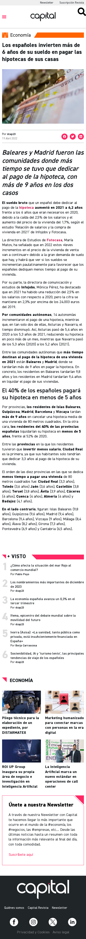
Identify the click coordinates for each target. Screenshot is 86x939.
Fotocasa (54, 240)
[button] (4, 16)
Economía (21, 680)
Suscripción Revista (71, 2)
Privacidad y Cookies (33, 932)
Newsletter (46, 2)
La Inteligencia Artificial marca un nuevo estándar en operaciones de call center (61, 777)
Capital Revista (38, 907)
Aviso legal (61, 932)
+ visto (16, 556)
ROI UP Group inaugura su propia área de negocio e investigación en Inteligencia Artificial (19, 777)
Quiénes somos (14, 907)
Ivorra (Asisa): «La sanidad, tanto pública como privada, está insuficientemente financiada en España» (45, 637)
